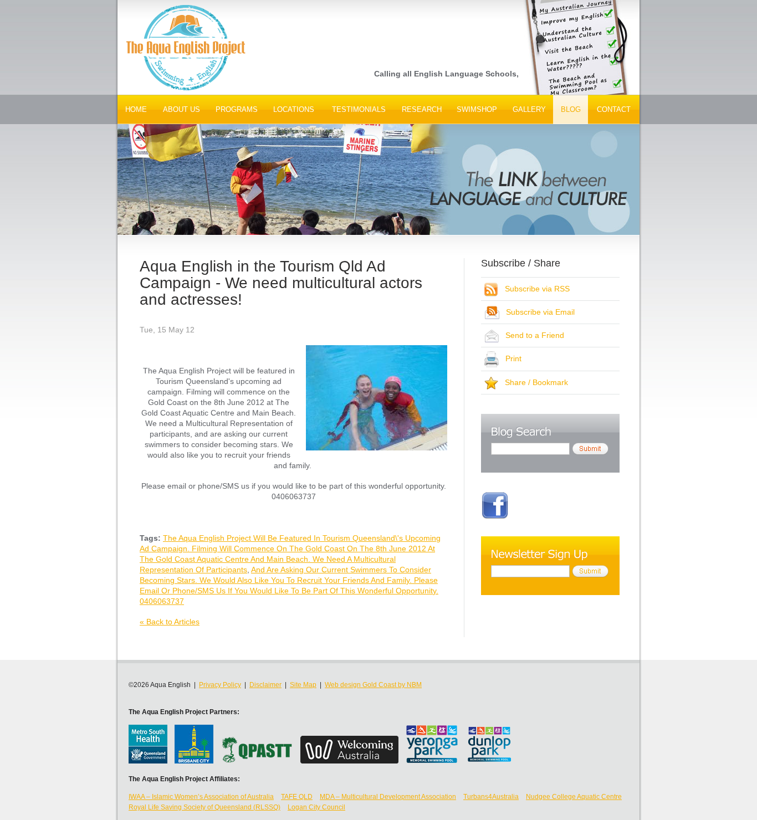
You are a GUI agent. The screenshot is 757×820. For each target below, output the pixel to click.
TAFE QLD (297, 797)
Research (422, 109)
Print (510, 358)
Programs (237, 109)
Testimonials (359, 109)
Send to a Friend (531, 335)
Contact (614, 109)
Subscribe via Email (537, 312)
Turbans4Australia (491, 797)
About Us (181, 109)
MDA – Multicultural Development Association (388, 797)
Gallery (529, 109)
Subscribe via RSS (534, 288)
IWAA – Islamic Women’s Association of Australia (201, 797)
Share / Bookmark (533, 382)
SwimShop (477, 109)
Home (136, 109)
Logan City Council (316, 807)
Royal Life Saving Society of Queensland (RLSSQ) (204, 807)
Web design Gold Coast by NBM (373, 685)
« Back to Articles (170, 621)
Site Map (303, 685)
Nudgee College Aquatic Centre (574, 797)
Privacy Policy (220, 685)
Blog (571, 109)
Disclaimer (265, 685)
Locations (293, 109)
